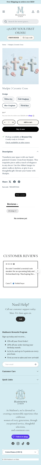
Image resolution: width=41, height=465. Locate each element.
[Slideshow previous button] (3, 271)
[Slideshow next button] (38, 271)
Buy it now (20, 129)
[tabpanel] (20, 226)
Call (20, 319)
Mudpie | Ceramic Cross (15, 44)
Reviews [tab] (12, 204)
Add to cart (28, 122)
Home (4, 44)
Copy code (29, 38)
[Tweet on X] (10, 181)
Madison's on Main (13, 459)
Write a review (20, 195)
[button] (38, 11)
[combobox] (20, 21)
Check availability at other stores (17, 142)
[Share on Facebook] (14, 181)
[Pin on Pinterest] (19, 181)
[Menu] (3, 11)
